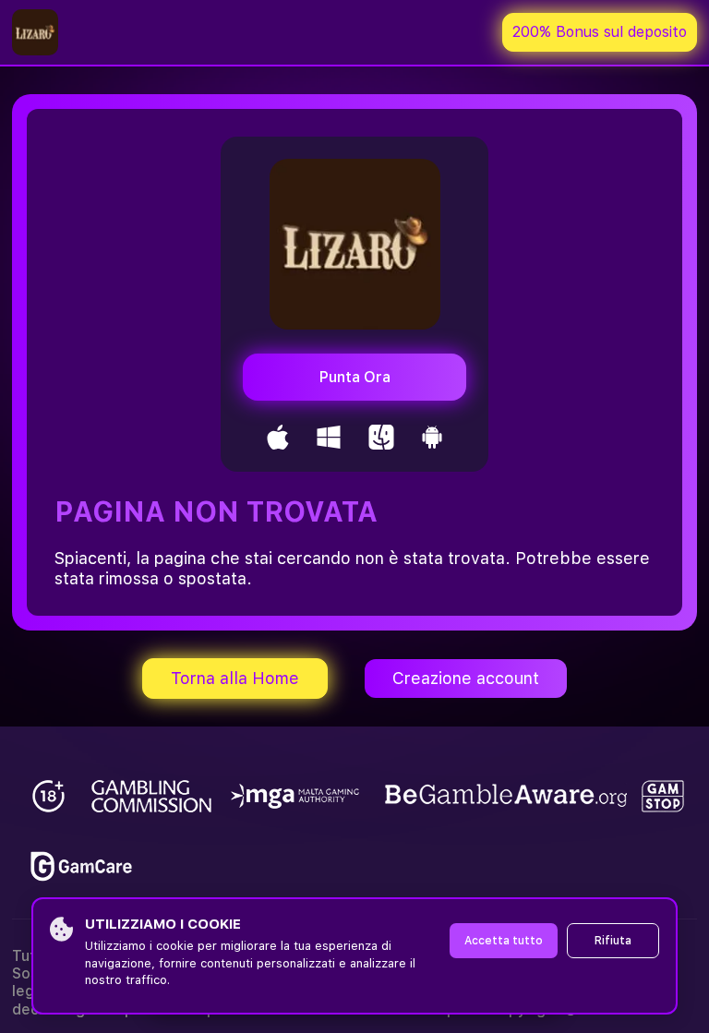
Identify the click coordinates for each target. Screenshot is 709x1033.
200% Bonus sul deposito (599, 32)
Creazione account (465, 678)
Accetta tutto (503, 940)
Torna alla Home (235, 678)
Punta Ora (355, 377)
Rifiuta (613, 940)
